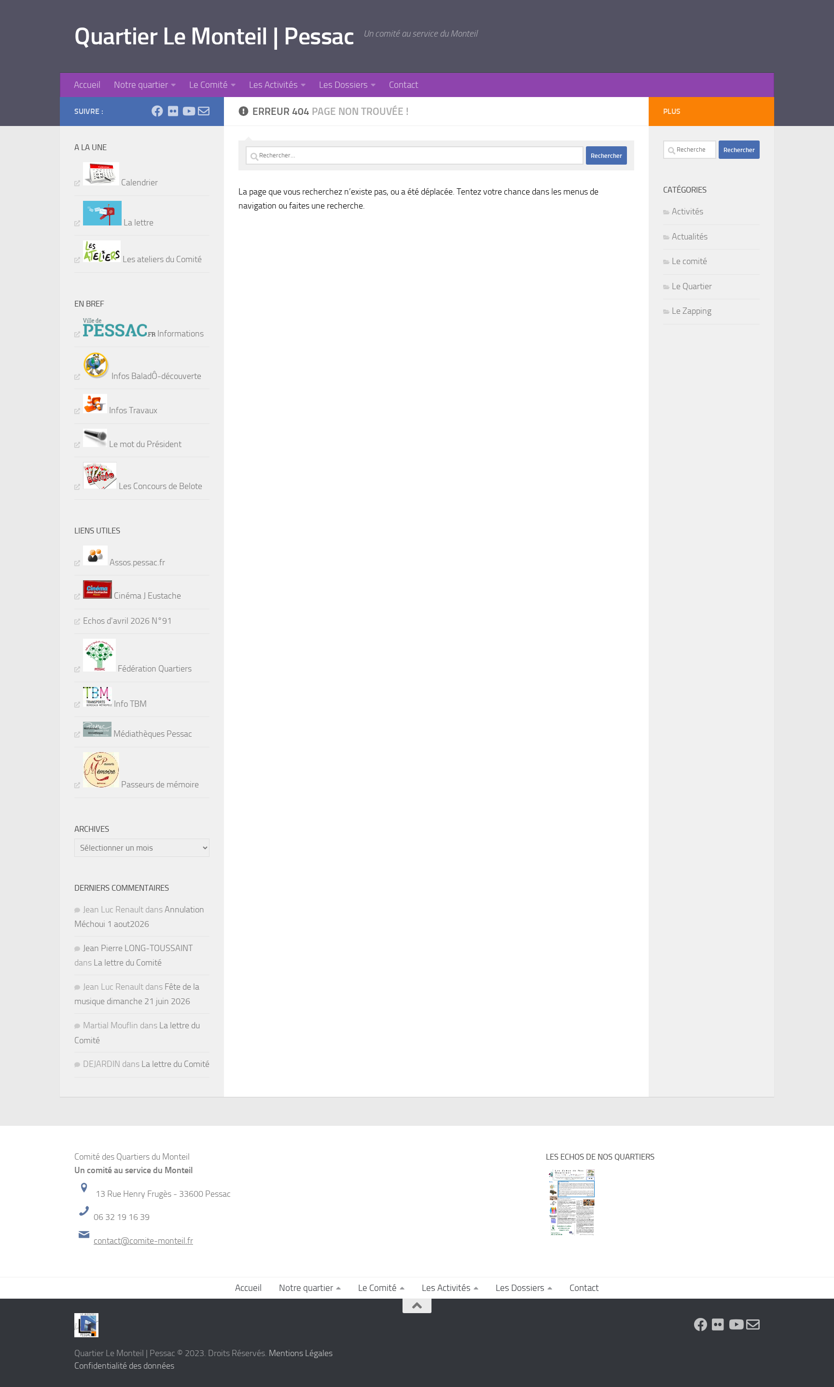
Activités (687, 211)
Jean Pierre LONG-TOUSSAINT (138, 948)
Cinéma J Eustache (146, 595)
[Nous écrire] (203, 111)
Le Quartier (692, 286)
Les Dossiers (343, 84)
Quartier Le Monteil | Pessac (214, 36)
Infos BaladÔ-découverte (155, 376)
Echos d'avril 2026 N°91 (127, 621)
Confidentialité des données (124, 1365)
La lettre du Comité (128, 962)
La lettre (137, 222)
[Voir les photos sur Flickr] (173, 111)
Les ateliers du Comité (161, 259)
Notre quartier (141, 84)
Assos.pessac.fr (136, 562)
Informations (179, 333)
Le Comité (208, 84)
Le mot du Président (144, 444)
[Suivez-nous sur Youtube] (188, 111)
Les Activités (273, 84)
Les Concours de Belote (159, 486)
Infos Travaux (132, 410)
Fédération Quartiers (154, 668)
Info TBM (129, 704)
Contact (403, 84)
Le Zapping (691, 311)
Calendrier (138, 182)
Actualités (690, 236)
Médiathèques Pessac (151, 734)
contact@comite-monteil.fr (143, 1240)
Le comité (689, 261)
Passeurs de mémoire (159, 784)
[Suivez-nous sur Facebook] (157, 111)
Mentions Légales (301, 1353)
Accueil (87, 84)
